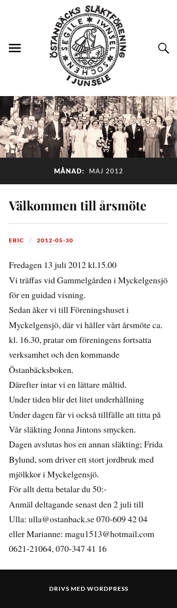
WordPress (107, 588)
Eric (16, 240)
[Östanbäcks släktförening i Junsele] (88, 81)
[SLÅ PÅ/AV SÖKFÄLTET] (162, 48)
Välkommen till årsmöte (78, 205)
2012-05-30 (55, 240)
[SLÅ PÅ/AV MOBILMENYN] (15, 48)
